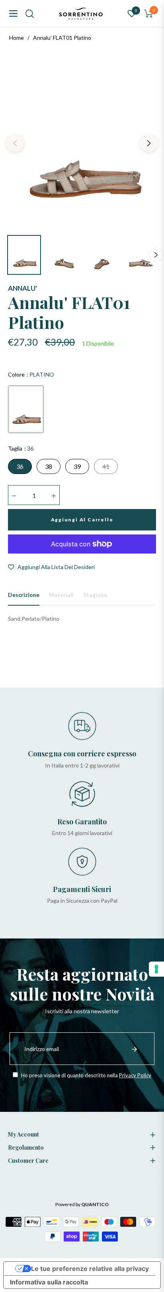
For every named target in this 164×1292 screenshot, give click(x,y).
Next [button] (149, 143)
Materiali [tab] (61, 594)
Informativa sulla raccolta (49, 1282)
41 (105, 466)
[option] (82, 140)
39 (77, 466)
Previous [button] (15, 143)
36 (19, 466)
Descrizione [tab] (23, 594)
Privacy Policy (135, 1075)
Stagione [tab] (95, 594)
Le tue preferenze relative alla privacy (90, 1269)
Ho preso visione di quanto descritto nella (85, 1075)
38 (48, 466)
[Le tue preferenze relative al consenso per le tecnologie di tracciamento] (156, 969)
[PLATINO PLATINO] (26, 409)
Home (16, 37)
